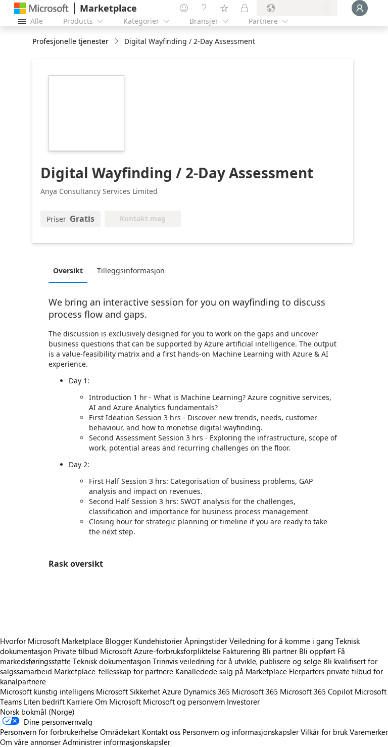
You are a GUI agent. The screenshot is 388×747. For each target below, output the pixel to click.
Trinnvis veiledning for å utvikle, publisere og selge (237, 661)
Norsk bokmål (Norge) (37, 712)
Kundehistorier (158, 641)
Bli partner (279, 651)
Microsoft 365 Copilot (316, 691)
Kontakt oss (161, 732)
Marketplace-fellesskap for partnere (113, 671)
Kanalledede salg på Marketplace (231, 671)
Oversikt (68, 270)
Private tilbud (76, 651)
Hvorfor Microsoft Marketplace (51, 641)
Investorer (243, 701)
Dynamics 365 (206, 691)
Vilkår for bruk (324, 732)
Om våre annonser (30, 742)
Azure (171, 691)
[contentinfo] (117, 41)
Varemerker (369, 732)
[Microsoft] (41, 8)
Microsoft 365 (255, 691)
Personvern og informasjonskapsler (240, 732)
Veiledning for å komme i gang (281, 641)
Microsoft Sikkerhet (128, 691)
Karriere (80, 701)
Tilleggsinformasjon (131, 270)
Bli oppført (317, 651)
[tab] (70, 270)
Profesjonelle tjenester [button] (70, 41)
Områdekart (120, 732)
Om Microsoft (118, 701)
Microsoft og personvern (184, 701)
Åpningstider (205, 641)
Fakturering (241, 651)
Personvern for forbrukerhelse (49, 732)
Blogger (118, 641)
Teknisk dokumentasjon (112, 661)
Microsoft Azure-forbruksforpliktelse (161, 651)
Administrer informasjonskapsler (116, 742)
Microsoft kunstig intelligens (47, 691)
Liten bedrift (44, 701)
